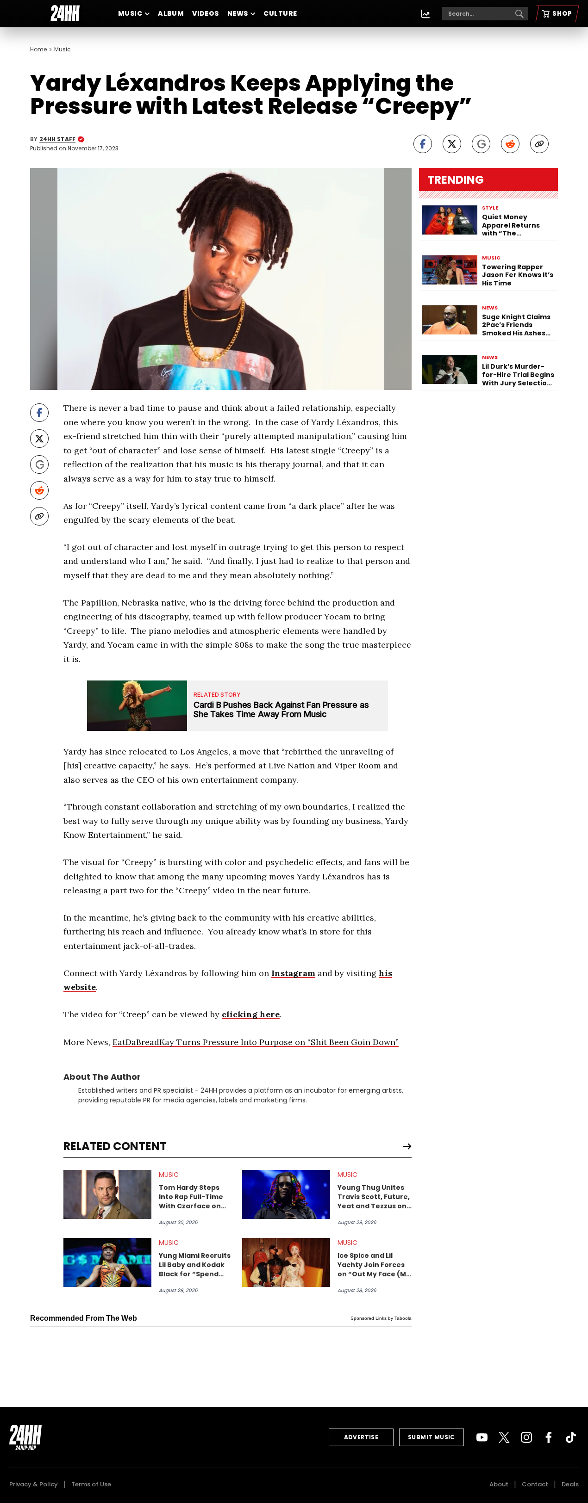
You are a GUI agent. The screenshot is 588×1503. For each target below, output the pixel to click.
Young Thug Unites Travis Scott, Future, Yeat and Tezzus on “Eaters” (374, 1197)
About (498, 1484)
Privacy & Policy (33, 1484)
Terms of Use (91, 1484)
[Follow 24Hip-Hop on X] (504, 1437)
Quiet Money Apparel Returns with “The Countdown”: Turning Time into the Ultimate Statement (513, 225)
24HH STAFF (57, 139)
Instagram (293, 973)
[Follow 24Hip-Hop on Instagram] (526, 1437)
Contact (535, 1484)
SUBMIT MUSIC (431, 1437)
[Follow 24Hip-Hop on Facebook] (549, 1437)
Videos (205, 13)
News (237, 13)
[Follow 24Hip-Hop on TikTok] (571, 1437)
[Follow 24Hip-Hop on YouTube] (482, 1437)
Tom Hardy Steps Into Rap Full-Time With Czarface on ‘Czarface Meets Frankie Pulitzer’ (191, 1197)
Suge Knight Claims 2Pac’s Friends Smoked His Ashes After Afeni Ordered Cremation (517, 325)
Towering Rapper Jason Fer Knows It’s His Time (517, 275)
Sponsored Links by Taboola (381, 1318)
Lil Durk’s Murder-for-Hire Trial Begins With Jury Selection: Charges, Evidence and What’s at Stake (518, 375)
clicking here (251, 1014)
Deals (570, 1484)
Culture (280, 13)
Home (38, 49)
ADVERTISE (361, 1437)
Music (130, 13)
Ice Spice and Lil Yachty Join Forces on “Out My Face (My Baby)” (374, 1265)
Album (171, 13)
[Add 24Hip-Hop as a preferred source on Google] (481, 144)
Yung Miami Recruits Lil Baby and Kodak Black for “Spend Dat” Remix (195, 1265)
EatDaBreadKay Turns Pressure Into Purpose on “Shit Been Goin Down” (256, 1042)
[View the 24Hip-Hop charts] (425, 14)
